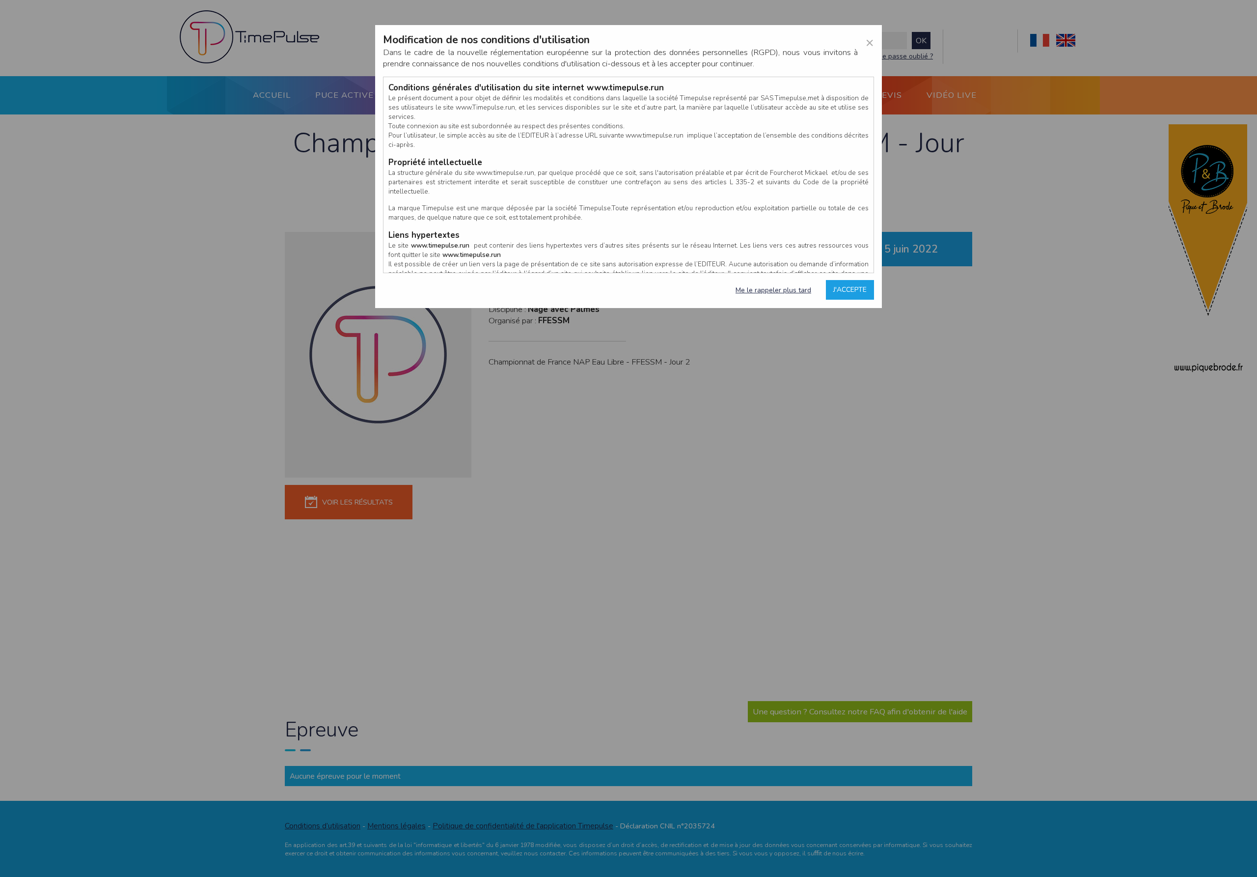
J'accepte (850, 289)
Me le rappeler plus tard (773, 290)
